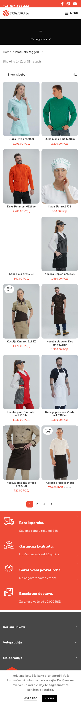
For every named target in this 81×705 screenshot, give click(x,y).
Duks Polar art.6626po (21, 206)
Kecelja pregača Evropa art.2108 (21, 484)
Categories (38, 39)
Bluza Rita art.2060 (21, 139)
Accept (49, 698)
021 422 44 (18, 6)
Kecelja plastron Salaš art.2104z (21, 413)
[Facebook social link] (62, 4)
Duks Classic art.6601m (60, 139)
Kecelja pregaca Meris (60, 483)
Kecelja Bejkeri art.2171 (60, 274)
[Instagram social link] (68, 4)
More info (30, 698)
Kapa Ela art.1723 (59, 206)
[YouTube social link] (75, 4)
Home (7, 52)
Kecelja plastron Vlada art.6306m (60, 413)
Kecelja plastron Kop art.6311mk (60, 343)
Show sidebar (17, 75)
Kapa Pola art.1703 (21, 274)
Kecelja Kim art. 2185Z (21, 341)
